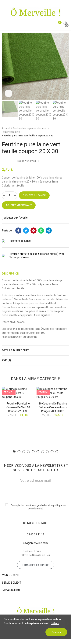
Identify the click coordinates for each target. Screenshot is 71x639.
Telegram (49, 230)
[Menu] (5, 24)
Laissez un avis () (28, 161)
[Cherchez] (50, 25)
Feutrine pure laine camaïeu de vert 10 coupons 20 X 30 (18, 407)
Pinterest (33, 230)
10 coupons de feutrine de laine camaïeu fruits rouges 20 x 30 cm (53, 407)
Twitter (26, 230)
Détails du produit (15, 351)
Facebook (18, 230)
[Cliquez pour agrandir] (8, 93)
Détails (55, 623)
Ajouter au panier (34, 195)
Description (10, 274)
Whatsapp (41, 230)
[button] (5, 66)
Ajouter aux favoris (16, 218)
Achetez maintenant (19, 205)
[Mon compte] (66, 25)
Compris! (56, 632)
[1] (35, 492)
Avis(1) (6, 360)
